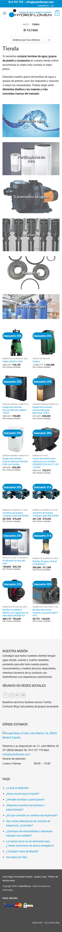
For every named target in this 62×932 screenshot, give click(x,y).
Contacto (7, 706)
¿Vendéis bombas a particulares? (25, 799)
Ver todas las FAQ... (17, 857)
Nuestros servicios (13, 702)
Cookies (28, 876)
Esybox (36, 361)
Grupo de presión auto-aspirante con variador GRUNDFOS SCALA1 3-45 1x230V (46, 463)
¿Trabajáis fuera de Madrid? (22, 851)
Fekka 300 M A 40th (12, 361)
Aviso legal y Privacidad (13, 876)
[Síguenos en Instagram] (11, 695)
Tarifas (47, 702)
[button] (4, 13)
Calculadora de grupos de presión (39, 706)
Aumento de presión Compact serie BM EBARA (46, 514)
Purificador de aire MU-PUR (14, 562)
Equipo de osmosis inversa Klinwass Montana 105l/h (42, 410)
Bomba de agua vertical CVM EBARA (45, 563)
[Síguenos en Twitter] (17, 695)
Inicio (26, 24)
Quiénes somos (33, 702)
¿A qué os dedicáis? (17, 788)
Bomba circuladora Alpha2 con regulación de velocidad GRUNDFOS (15, 612)
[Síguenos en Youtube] (23, 695)
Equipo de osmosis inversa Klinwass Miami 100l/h (14, 410)
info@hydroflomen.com (40, 2)
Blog (16, 706)
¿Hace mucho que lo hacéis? (22, 793)
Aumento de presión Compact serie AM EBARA (15, 514)
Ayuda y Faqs (40, 876)
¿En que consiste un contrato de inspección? (32, 815)
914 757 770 (15, 2)
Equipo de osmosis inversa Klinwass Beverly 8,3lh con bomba (15, 461)
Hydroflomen (25, 886)
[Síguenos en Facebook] (5, 695)
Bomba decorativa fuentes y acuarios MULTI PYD (45, 612)
